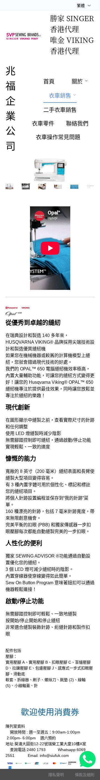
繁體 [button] (81, 5)
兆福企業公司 (11, 108)
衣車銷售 (60, 96)
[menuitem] (49, 81)
